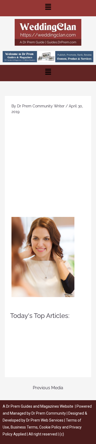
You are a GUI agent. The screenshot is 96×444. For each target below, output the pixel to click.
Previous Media (48, 387)
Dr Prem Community (48, 413)
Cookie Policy (50, 427)
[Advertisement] (48, 166)
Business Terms (24, 427)
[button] (48, 8)
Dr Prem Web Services (44, 420)
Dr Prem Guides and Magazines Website (39, 406)
